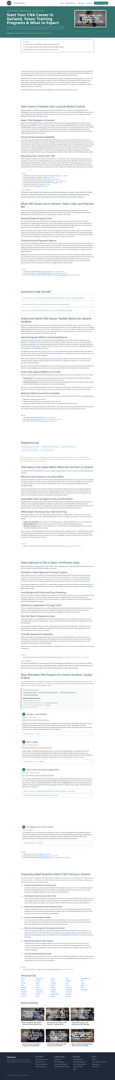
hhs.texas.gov (60, 657)
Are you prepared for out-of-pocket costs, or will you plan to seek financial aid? (45, 304)
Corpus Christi (39, 978)
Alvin (22, 980)
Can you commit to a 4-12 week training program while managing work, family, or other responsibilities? (53, 298)
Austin (22, 985)
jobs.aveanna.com (49, 181)
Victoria (83, 985)
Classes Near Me (70, 3)
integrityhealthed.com (63, 275)
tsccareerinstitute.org (47, 271)
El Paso (38, 987)
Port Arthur (69, 987)
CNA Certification (59, 1062)
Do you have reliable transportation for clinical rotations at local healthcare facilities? (47, 310)
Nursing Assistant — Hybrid (32, 734)
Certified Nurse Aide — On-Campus (34, 761)
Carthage (23, 994)
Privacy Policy (95, 1064)
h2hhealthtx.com (37, 419)
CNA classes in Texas (83, 159)
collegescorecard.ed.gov (50, 702)
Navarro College (53, 933)
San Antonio (69, 991)
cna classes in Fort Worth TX (81, 903)
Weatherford (84, 989)
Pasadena (68, 980)
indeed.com (46, 177)
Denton (38, 985)
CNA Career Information (61, 1064)
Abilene (23, 978)
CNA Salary (57, 1059)
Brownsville (24, 991)
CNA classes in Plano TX (82, 581)
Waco (82, 987)
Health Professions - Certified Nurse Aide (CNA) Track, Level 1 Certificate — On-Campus (49, 791)
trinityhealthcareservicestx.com (44, 273)
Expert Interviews (78, 1066)
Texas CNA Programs (25, 11)
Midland (53, 991)
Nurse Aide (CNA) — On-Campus (33, 843)
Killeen (52, 980)
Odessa (53, 996)
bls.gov (65, 546)
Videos (75, 1069)
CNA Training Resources (47, 450)
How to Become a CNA (41, 1059)
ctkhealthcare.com (42, 417)
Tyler (82, 980)
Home (62, 3)
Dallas (37, 983)
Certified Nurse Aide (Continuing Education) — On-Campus (41, 795)
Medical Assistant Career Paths (50, 447)
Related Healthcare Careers (62, 1066)
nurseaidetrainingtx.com (53, 969)
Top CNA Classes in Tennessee (30, 450)
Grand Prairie (39, 991)
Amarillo (23, 983)
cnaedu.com (42, 854)
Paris (67, 978)
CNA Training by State (41, 1064)
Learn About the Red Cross (99, 1062)
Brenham (23, 989)
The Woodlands (85, 978)
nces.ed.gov (48, 705)
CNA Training (14, 11)
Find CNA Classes (40, 1062)
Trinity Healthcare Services (69, 933)
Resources (81, 3)
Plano (67, 985)
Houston (38, 994)
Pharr (67, 983)
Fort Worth (38, 989)
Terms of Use (95, 1066)
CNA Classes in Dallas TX (67, 447)
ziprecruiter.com (47, 179)
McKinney (53, 989)
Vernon (83, 983)
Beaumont (23, 987)
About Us (89, 3)
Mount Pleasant (55, 994)
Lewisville (53, 983)
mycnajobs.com (44, 421)
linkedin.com (58, 175)
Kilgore (53, 978)
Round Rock (69, 989)
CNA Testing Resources (79, 1062)
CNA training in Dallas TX (55, 359)
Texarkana (68, 994)
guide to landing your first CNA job (78, 535)
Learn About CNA (78, 1059)
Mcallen (53, 987)
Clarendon (23, 996)
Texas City (68, 996)
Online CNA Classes (40, 1066)
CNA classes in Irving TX (45, 351)
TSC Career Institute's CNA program (31, 340)
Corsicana (38, 980)
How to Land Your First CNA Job (30, 447)
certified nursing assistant (36, 566)
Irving (37, 996)
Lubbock (53, 985)
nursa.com (55, 182)
